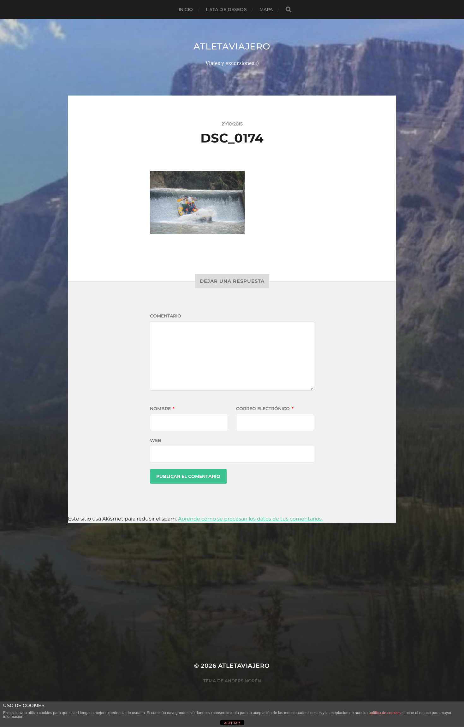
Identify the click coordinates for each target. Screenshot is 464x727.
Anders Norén (243, 680)
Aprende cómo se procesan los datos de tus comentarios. (250, 519)
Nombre (162, 408)
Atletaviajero (231, 46)
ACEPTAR (232, 723)
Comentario (165, 316)
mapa (266, 9)
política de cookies (385, 713)
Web (155, 440)
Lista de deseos (226, 9)
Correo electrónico (265, 408)
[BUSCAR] (288, 10)
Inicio (186, 9)
